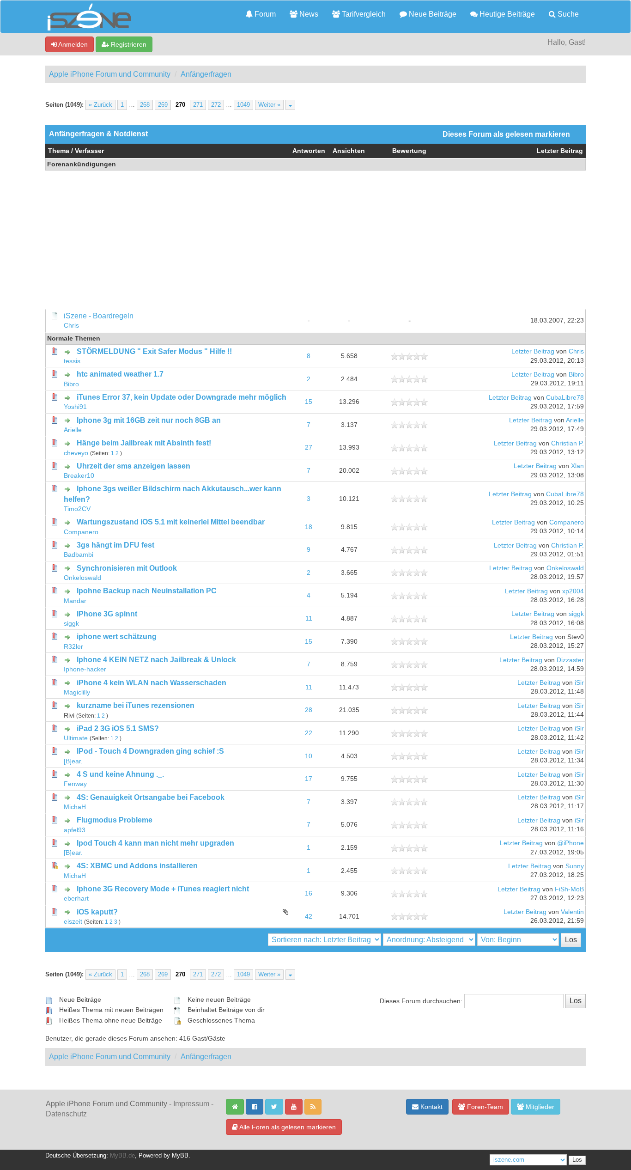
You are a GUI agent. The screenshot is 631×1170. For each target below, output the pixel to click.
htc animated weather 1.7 (120, 374)
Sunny (574, 866)
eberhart (76, 898)
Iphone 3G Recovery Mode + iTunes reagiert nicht (163, 889)
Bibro (71, 384)
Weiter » (269, 105)
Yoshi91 (75, 406)
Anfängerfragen (206, 74)
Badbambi (78, 554)
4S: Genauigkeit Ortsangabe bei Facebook (150, 797)
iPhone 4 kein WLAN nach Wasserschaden (151, 683)
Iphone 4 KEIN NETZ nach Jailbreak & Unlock (156, 660)
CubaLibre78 (565, 397)
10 (308, 756)
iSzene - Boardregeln (98, 316)
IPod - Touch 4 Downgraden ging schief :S (150, 751)
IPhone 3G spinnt (107, 614)
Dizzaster (570, 660)
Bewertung (409, 150)
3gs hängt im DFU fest (115, 545)
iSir (579, 682)
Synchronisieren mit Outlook (127, 568)
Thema (58, 150)
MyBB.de (122, 1155)
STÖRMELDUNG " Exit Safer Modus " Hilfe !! (154, 351)
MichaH (75, 807)
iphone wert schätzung (117, 636)
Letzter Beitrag (560, 150)
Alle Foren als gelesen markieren (287, 1127)
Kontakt (431, 1106)
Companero (81, 532)
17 (308, 778)
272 (216, 105)
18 (308, 527)
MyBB (180, 1155)
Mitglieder (539, 1106)
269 (163, 105)
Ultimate (76, 738)
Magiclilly (77, 692)
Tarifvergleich (363, 14)
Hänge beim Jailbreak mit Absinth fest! (144, 443)
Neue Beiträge (431, 14)
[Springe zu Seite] (290, 105)
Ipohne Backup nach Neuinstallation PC (147, 591)
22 (308, 733)
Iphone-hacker (85, 669)
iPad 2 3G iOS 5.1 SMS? (118, 728)
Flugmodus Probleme (114, 820)
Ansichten (349, 150)
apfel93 (74, 830)
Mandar (75, 600)
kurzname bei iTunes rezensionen (135, 705)
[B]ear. (73, 761)
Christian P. (567, 443)
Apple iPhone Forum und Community (109, 74)
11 (308, 618)
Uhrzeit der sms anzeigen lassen (133, 466)
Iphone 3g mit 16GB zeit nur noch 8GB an (149, 420)
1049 (243, 105)
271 (198, 105)
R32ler (73, 646)
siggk (71, 623)
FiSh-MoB (569, 889)
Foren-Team (484, 1106)
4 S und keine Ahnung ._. (120, 774)
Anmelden (72, 44)
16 (308, 893)
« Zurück (100, 105)
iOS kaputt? (97, 912)
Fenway (75, 783)
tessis (72, 361)
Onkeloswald (82, 577)
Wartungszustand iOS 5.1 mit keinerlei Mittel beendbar (171, 522)
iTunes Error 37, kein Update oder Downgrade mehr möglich (181, 397)
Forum (264, 14)
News (307, 14)
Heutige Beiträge (506, 14)
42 (308, 916)
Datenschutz (66, 1114)
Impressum (191, 1104)
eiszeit (73, 921)
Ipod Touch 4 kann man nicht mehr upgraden (155, 843)
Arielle (73, 430)
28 (308, 710)
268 (145, 105)
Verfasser (89, 150)
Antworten (308, 150)
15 (308, 401)
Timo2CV (77, 509)
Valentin (572, 911)
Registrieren (127, 44)
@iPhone (570, 843)
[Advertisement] (315, 240)
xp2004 (573, 591)
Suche (567, 14)
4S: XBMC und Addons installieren (137, 866)
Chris (71, 325)
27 (308, 447)
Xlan (577, 466)
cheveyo (76, 453)
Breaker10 (79, 475)
